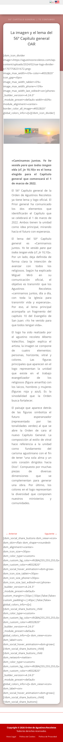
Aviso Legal (11, 737)
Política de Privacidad (48, 737)
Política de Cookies (27, 737)
